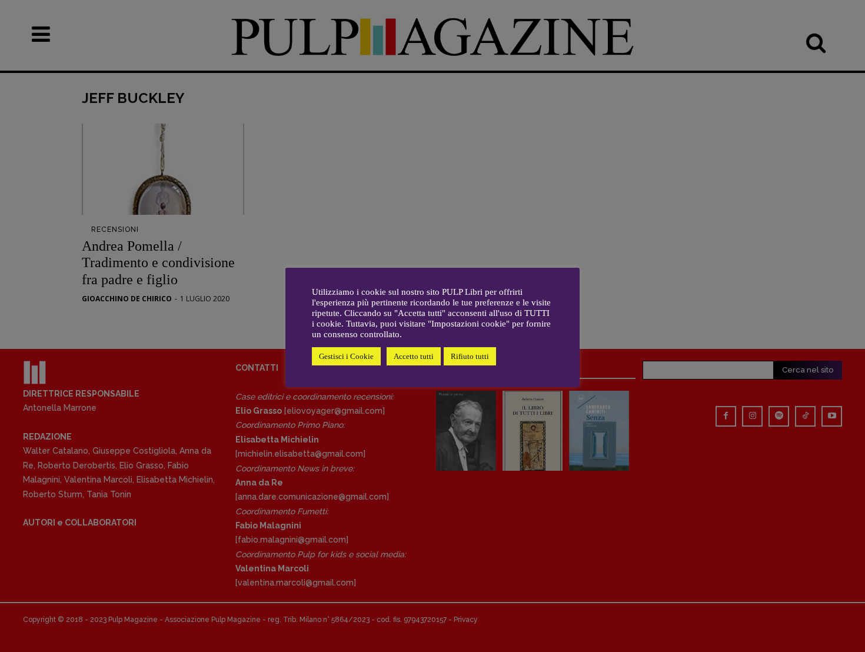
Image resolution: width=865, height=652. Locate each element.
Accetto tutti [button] (414, 356)
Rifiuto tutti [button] (470, 356)
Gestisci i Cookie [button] (346, 356)
